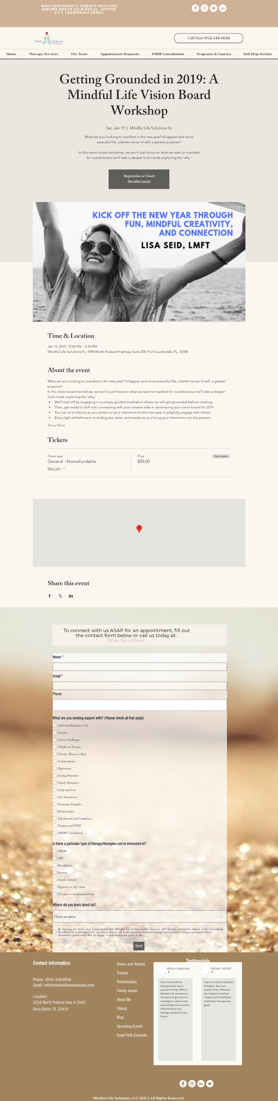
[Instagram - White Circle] (192, 1083)
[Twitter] (213, 8)
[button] (43, 54)
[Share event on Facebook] (50, 596)
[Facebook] (195, 8)
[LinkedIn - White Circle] (201, 1083)
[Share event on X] (60, 596)
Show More (56, 425)
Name (57, 657)
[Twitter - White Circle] (209, 1083)
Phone (57, 694)
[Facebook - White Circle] (183, 1083)
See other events (139, 182)
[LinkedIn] (223, 8)
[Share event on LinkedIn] (71, 596)
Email (56, 676)
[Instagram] (204, 8)
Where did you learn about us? (74, 905)
